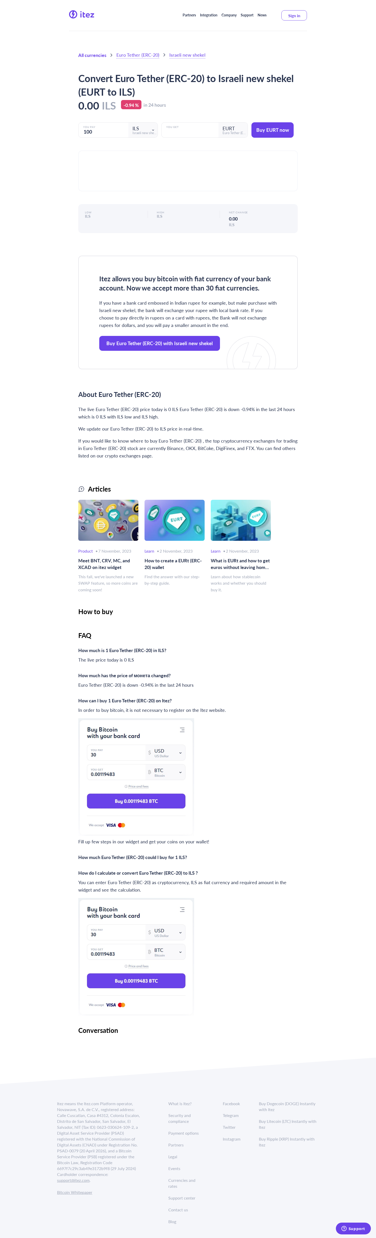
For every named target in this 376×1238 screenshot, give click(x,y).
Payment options (183, 1133)
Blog (172, 1221)
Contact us (178, 1210)
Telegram (231, 1115)
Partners (189, 14)
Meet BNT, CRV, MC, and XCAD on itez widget (104, 563)
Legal (172, 1157)
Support (247, 14)
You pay (89, 127)
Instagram (231, 1139)
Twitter (229, 1127)
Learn (149, 551)
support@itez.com (73, 1180)
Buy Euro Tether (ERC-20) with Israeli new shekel (159, 343)
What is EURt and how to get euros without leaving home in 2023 (240, 563)
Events (174, 1168)
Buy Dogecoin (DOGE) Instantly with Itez (287, 1106)
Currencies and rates (181, 1183)
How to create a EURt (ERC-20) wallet (173, 563)
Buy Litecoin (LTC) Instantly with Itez (287, 1124)
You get (172, 127)
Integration (208, 14)
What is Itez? (180, 1103)
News (262, 14)
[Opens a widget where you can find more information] (353, 1229)
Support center (181, 1198)
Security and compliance (179, 1118)
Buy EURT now (272, 129)
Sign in (294, 15)
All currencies (92, 55)
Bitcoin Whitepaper (74, 1192)
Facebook (231, 1103)
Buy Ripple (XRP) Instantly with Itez (287, 1142)
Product (85, 551)
